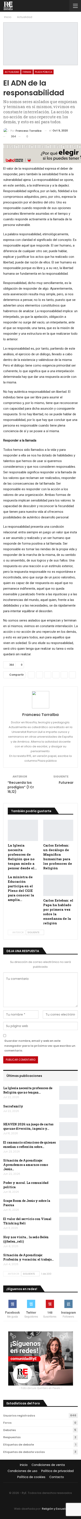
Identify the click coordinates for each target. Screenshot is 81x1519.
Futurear (66, 782)
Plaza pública (43, 72)
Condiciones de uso (22, 1471)
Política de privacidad (57, 1471)
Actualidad (12, 72)
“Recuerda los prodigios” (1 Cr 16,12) (21, 787)
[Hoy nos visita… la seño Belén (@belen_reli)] (68, 1242)
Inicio (24, 1465)
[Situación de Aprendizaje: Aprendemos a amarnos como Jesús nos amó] (68, 1165)
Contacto (56, 1477)
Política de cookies (31, 1477)
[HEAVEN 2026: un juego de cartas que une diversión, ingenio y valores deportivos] (68, 1129)
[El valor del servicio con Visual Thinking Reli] (68, 1224)
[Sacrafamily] (68, 1111)
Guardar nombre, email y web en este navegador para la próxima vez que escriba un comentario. (39, 1045)
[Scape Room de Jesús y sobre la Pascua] (68, 1205)
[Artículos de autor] (40, 699)
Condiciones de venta (48, 1465)
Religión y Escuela (54, 1509)
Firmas (27, 72)
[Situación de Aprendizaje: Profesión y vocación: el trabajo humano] (68, 1260)
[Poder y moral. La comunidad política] (68, 1187)
